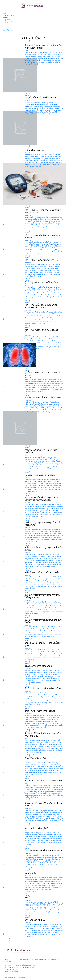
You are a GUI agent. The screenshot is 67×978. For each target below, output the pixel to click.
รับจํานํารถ (8, 969)
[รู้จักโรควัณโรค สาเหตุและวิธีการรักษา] (13, 265)
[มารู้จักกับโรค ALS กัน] (13, 925)
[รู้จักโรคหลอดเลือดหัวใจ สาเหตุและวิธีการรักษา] (13, 377)
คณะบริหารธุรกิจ (25, 959)
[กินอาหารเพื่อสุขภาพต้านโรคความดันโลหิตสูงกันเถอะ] (13, 600)
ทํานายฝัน (15, 969)
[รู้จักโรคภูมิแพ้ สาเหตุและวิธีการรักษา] (13, 287)
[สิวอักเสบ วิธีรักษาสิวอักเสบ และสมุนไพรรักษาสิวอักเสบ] (13, 738)
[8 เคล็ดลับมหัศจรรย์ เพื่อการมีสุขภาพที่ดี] (13, 418)
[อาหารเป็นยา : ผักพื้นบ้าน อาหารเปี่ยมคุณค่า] (13, 648)
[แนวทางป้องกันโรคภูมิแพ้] (13, 833)
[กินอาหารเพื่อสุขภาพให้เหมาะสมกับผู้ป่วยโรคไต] (13, 625)
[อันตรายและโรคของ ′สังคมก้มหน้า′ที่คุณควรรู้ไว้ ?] (13, 808)
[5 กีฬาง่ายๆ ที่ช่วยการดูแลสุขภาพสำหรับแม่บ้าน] (13, 552)
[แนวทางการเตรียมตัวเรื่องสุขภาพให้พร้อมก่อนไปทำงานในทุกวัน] (13, 502)
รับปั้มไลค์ (8, 961)
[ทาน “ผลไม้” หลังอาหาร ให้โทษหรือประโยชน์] (13, 455)
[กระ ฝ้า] (13, 900)
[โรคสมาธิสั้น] (13, 878)
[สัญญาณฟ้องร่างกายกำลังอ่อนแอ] (13, 716)
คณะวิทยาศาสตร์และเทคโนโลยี (40, 959)
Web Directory (21, 977)
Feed (6, 959)
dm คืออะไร (8, 965)
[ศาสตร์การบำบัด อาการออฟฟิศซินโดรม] (13, 785)
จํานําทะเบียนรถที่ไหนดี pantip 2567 (24, 965)
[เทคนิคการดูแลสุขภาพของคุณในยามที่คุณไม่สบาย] (13, 527)
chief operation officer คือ (13, 967)
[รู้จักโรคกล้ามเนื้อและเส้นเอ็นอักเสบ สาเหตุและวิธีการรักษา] (13, 310)
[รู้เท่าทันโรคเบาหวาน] (13, 175)
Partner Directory (10, 977)
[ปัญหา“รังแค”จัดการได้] (13, 763)
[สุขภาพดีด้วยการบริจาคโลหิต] (13, 671)
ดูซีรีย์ (6, 971)
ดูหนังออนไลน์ (55, 959)
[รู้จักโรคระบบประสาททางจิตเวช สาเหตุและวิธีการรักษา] (13, 215)
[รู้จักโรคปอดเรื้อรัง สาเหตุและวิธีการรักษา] (13, 346)
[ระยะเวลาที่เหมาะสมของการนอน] (13, 480)
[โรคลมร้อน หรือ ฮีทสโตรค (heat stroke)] (13, 855)
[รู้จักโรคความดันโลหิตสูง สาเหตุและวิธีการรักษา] (13, 240)
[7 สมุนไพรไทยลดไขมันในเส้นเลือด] (13, 118)
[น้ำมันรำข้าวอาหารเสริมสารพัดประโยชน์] (13, 693)
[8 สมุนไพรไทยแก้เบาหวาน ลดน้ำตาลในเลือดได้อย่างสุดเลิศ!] (13, 66)
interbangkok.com (28, 967)
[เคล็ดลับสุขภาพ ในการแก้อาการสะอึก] (13, 577)
